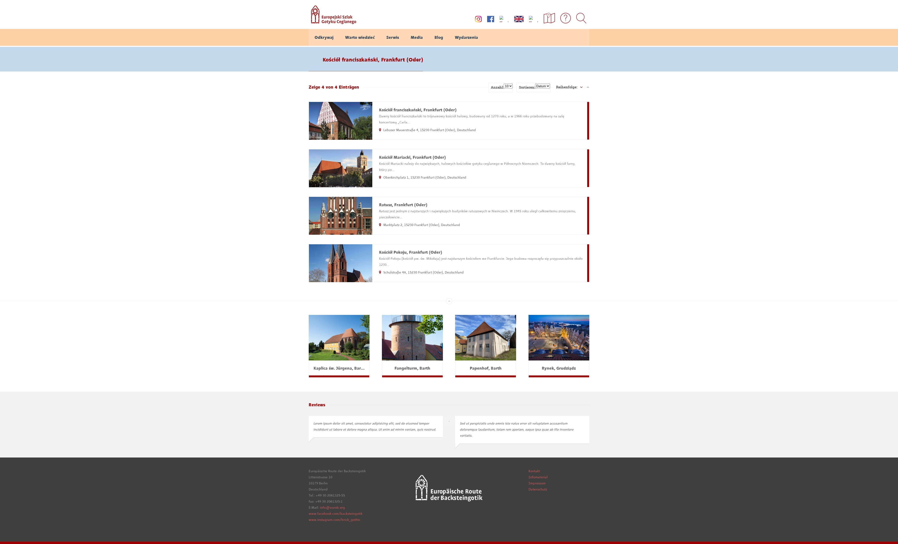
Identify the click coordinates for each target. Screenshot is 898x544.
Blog (439, 37)
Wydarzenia (466, 37)
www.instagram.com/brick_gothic (334, 520)
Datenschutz (538, 489)
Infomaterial (538, 477)
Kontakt (534, 471)
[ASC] (581, 87)
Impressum (537, 483)
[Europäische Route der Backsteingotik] (332, 22)
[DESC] (588, 87)
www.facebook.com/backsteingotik (335, 514)
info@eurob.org (332, 507)
